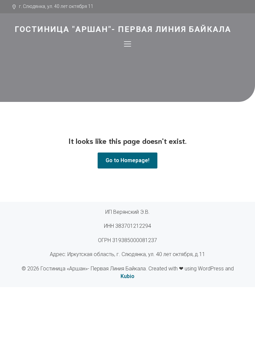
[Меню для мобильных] (127, 44)
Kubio (127, 276)
